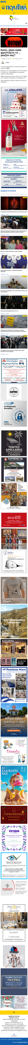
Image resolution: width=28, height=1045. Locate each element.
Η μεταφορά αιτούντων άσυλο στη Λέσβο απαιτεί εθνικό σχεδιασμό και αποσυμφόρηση (12, 351)
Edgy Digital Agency (22, 1042)
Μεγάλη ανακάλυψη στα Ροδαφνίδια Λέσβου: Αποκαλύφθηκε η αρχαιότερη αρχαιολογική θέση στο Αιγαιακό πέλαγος (14, 231)
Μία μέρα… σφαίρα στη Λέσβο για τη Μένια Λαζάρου (11, 251)
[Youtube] (5, 1)
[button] (26, 23)
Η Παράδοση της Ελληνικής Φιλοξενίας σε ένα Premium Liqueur (14, 211)
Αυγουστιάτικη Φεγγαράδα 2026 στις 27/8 (9, 310)
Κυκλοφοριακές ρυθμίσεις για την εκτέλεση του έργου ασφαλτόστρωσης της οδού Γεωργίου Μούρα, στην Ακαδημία (13, 331)
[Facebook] (3, 1)
